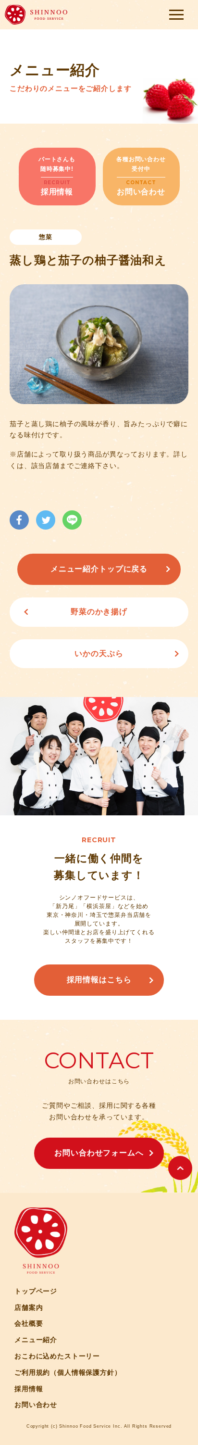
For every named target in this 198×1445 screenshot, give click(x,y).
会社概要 (28, 1323)
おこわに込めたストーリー (57, 1356)
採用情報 (28, 1389)
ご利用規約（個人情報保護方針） (68, 1372)
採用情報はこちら (99, 980)
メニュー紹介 (35, 1340)
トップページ (35, 1291)
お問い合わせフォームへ (98, 1153)
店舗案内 (28, 1307)
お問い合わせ (35, 1404)
